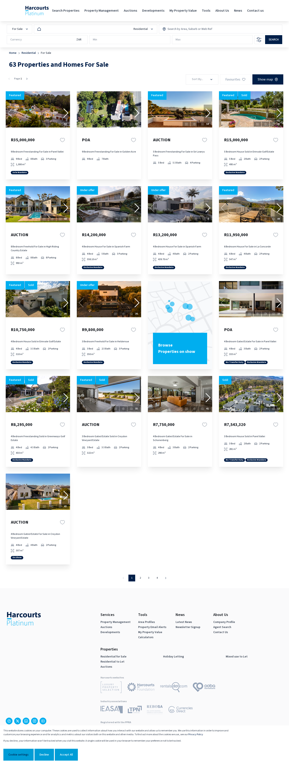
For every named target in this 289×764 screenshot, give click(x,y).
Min (95, 39)
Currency (16, 39)
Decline (44, 755)
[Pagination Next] (165, 578)
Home (13, 53)
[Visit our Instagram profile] (34, 721)
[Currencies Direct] (180, 710)
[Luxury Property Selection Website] (111, 688)
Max (178, 39)
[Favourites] (62, 140)
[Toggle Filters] (259, 39)
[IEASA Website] (111, 710)
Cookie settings (18, 755)
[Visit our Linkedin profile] (26, 721)
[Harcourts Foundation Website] (141, 687)
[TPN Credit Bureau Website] (135, 710)
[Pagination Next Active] (26, 78)
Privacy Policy (195, 734)
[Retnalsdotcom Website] (173, 688)
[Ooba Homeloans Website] (204, 687)
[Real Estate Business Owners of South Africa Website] (155, 710)
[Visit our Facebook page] (9, 721)
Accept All (66, 755)
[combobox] (186, 29)
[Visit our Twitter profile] (17, 721)
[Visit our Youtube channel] (43, 721)
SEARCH (274, 39)
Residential (29, 53)
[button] (66, 113)
